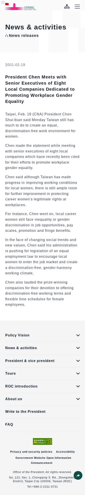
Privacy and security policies (31, 451)
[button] (78, 475)
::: (3, 2)
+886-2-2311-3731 (45, 486)
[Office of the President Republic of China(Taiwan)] (21, 6)
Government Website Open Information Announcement (43, 460)
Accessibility (65, 451)
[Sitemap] (67, 6)
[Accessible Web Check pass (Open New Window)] (42, 441)
